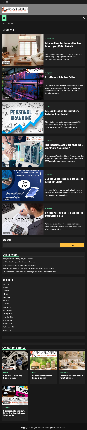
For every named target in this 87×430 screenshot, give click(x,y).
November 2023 (8, 320)
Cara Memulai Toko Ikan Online (60, 77)
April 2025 (6, 287)
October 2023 (7, 323)
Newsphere (50, 428)
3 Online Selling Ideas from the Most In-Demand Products (64, 180)
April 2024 (6, 304)
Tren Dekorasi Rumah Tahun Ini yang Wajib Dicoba (19, 265)
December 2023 (8, 317)
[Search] (84, 18)
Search (72, 245)
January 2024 (7, 314)
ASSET (5, 372)
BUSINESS (48, 73)
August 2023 (7, 330)
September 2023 (8, 327)
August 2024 (7, 291)
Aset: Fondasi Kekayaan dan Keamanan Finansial (19, 262)
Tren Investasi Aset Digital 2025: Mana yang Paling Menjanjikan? (64, 146)
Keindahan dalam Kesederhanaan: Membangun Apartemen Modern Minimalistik (29, 272)
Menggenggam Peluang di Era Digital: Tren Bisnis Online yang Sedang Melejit (28, 268)
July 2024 (6, 294)
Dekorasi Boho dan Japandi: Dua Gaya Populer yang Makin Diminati (63, 44)
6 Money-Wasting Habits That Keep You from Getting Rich (64, 214)
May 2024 (6, 300)
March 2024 (7, 307)
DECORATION (49, 39)
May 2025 (6, 284)
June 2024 (6, 297)
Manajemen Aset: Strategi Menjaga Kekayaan (18, 258)
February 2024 (7, 310)
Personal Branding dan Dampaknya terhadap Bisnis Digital (62, 112)
